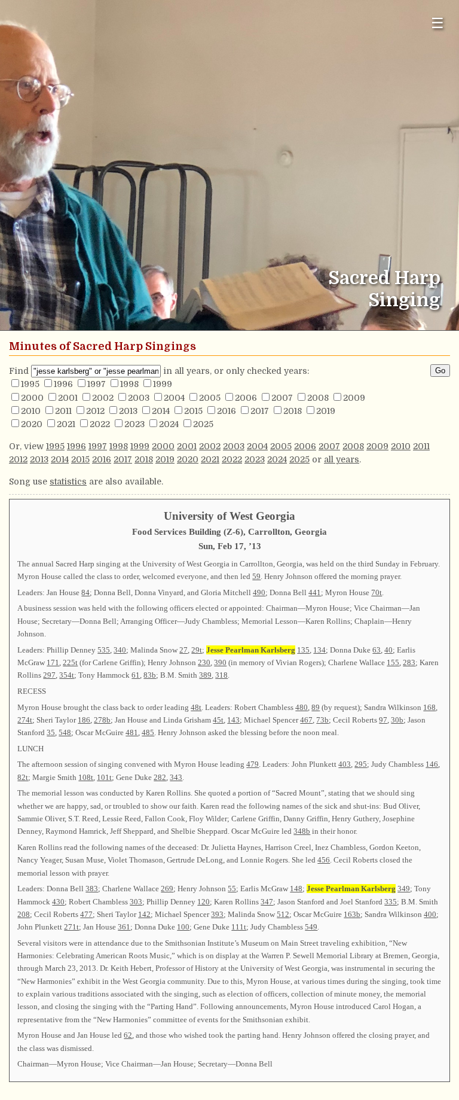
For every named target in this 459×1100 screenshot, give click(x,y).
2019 (325, 411)
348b (301, 831)
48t (196, 707)
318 (221, 675)
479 (252, 764)
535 (103, 649)
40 (388, 649)
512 (283, 914)
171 (53, 662)
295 (360, 764)
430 (58, 901)
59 (256, 576)
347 (267, 901)
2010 (31, 411)
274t (24, 719)
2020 (31, 424)
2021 (66, 424)
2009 (354, 398)
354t (66, 675)
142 (144, 914)
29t (196, 649)
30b (397, 719)
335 (390, 901)
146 (432, 764)
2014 (161, 411)
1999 (162, 384)
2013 (128, 411)
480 (301, 707)
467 (306, 719)
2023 (134, 424)
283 (409, 662)
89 (315, 707)
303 (136, 901)
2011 (63, 411)
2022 (100, 424)
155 (393, 662)
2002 (103, 398)
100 (183, 926)
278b (102, 719)
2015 (193, 411)
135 (303, 649)
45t (218, 719)
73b (322, 719)
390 (220, 662)
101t (104, 777)
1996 (63, 384)
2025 (203, 424)
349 (403, 888)
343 (176, 777)
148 (296, 888)
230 (204, 662)
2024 (169, 424)
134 (319, 649)
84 (85, 592)
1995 (30, 384)
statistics (68, 481)
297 (49, 675)
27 (183, 649)
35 (51, 732)
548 (65, 732)
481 (132, 732)
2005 (210, 398)
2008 (318, 398)
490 (259, 592)
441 (314, 592)
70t (376, 592)
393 (217, 914)
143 (233, 719)
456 (323, 859)
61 (135, 675)
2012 (95, 411)
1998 (129, 384)
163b (352, 914)
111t (238, 926)
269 (167, 888)
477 (86, 914)
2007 (282, 398)
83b (149, 675)
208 (23, 914)
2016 (226, 411)
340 (120, 649)
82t (22, 777)
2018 (292, 411)
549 (311, 926)
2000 (32, 398)
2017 (259, 411)
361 (124, 926)
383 (91, 888)
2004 (174, 398)
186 (84, 719)
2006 (246, 398)
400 (430, 914)
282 (160, 777)
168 (429, 707)
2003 (138, 398)
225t (70, 662)
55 (232, 888)
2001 (68, 398)
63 (376, 649)
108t (85, 777)
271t (71, 926)
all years (341, 459)
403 (344, 764)
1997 (96, 384)
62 (128, 1035)
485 (148, 732)
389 (205, 675)
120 (203, 901)
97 (383, 719)
